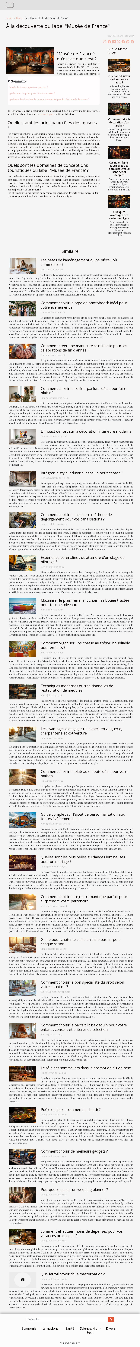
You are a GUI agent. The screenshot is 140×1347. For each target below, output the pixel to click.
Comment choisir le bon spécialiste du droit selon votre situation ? (82, 984)
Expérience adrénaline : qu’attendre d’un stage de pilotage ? (83, 559)
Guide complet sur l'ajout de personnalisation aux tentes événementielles (83, 816)
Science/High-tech (90, 1330)
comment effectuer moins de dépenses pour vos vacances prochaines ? (82, 1233)
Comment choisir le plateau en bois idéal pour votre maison (85, 773)
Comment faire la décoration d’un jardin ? (119, 122)
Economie (29, 1328)
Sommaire (19, 81)
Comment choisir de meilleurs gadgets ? (74, 1151)
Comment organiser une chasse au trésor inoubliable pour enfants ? (85, 645)
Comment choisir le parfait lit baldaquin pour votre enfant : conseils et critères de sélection (84, 1027)
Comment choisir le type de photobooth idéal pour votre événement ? (84, 305)
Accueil (9, 18)
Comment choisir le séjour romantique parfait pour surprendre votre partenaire (84, 898)
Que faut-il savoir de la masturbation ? (73, 1273)
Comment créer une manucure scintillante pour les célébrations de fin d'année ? (84, 348)
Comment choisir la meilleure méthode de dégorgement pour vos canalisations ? (76, 516)
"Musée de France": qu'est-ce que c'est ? (28, 87)
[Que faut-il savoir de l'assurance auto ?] (119, 65)
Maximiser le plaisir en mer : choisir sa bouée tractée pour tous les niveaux (85, 602)
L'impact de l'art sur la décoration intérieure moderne (86, 431)
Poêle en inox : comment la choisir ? (71, 1109)
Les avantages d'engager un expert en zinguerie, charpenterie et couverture (81, 731)
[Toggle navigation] (10, 5)
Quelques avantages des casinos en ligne (119, 215)
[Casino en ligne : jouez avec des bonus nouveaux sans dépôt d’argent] (119, 152)
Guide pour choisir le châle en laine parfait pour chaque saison (81, 941)
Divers (19, 18)
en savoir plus (46, 114)
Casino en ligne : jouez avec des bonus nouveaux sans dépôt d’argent (119, 169)
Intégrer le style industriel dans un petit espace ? (82, 472)
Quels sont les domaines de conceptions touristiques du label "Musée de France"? (49, 99)
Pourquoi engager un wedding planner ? (74, 1189)
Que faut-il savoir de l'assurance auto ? (119, 79)
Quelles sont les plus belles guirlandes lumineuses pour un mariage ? (83, 859)
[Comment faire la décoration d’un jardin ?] (119, 109)
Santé (69, 1328)
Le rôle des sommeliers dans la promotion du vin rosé (86, 1067)
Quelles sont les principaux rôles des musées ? (32, 93)
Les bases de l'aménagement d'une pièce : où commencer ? (79, 262)
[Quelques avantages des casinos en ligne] (119, 201)
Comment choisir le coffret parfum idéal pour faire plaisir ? (83, 390)
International (49, 1328)
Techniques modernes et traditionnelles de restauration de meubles (77, 688)
